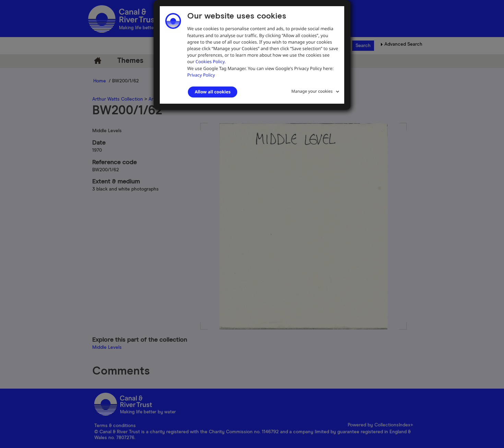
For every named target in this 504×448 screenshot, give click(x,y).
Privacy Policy (201, 75)
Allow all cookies (212, 92)
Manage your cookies (312, 91)
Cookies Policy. (210, 61)
